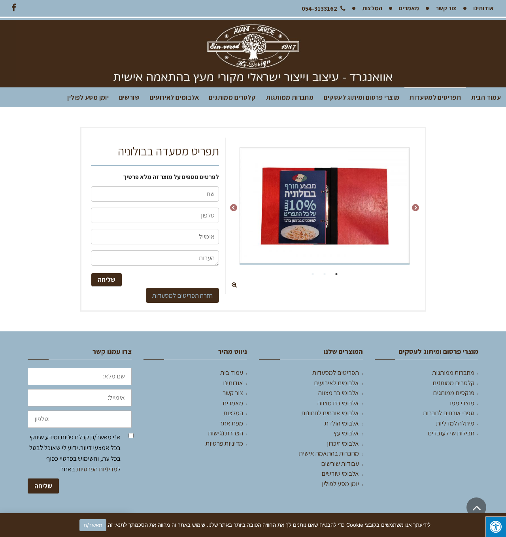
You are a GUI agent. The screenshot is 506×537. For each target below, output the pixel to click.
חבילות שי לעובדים (451, 433)
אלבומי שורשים (340, 473)
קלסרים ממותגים (232, 97)
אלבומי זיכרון (343, 443)
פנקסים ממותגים (453, 392)
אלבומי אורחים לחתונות (330, 412)
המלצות (233, 412)
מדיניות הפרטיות (96, 469)
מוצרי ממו (462, 403)
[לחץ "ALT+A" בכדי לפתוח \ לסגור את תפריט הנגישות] (495, 526)
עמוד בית (231, 372)
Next (234, 208)
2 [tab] (325, 274)
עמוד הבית (486, 97)
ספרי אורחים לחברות (448, 412)
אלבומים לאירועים (174, 97)
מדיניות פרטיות (224, 443)
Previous (415, 208)
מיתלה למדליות (455, 423)
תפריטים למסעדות (435, 97)
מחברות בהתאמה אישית (329, 453)
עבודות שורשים (340, 463)
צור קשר (233, 392)
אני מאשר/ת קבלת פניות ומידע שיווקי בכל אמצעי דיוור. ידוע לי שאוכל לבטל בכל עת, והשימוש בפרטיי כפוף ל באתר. (75, 453)
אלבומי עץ (346, 433)
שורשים (129, 97)
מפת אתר (231, 423)
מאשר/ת (93, 525)
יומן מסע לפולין (88, 97)
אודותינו (233, 382)
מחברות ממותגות (290, 97)
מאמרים (233, 403)
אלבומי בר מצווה (338, 392)
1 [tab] (336, 274)
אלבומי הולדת (342, 423)
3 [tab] (313, 274)
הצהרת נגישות (225, 433)
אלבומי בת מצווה (338, 403)
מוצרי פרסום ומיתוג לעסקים (362, 97)
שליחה (43, 486)
